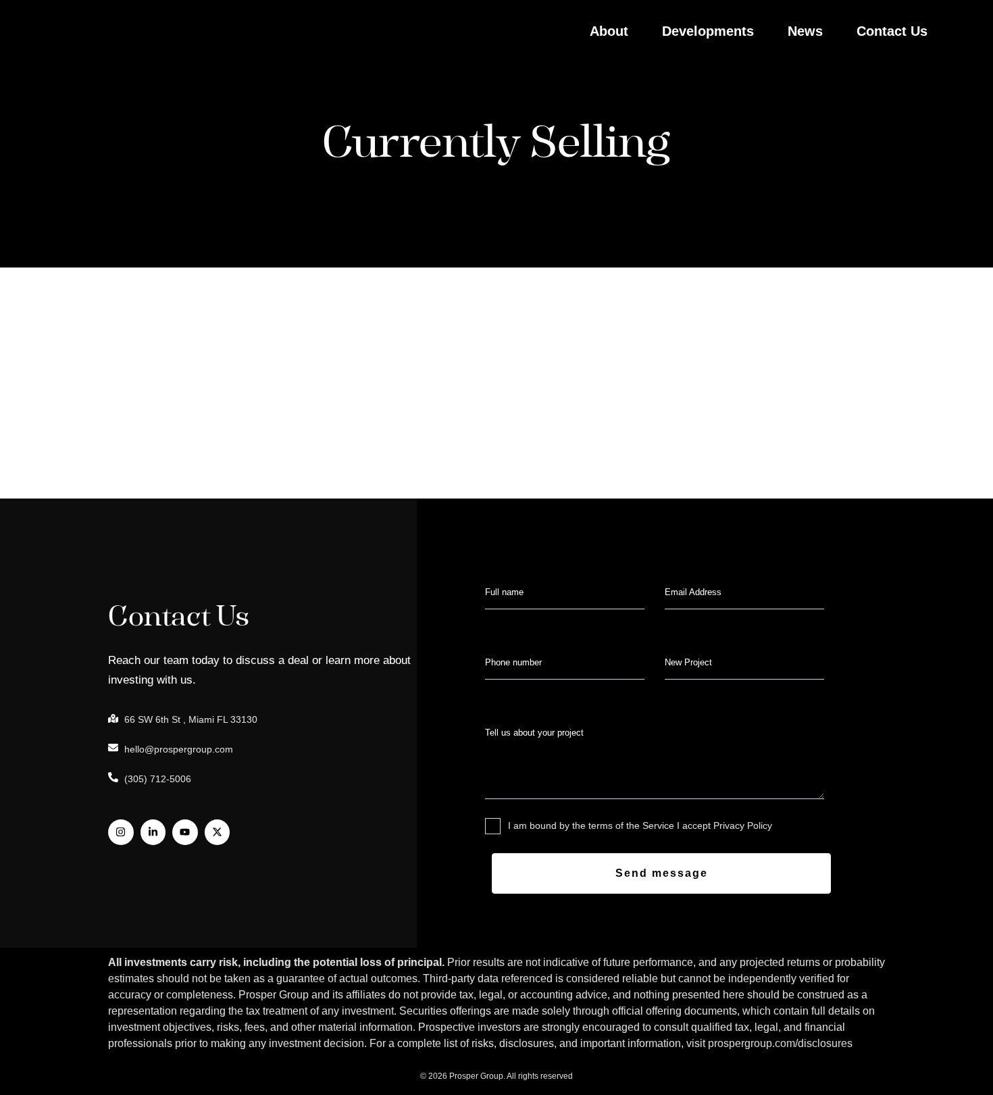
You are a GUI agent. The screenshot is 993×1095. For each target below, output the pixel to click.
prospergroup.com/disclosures (780, 1043)
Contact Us (892, 31)
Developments (708, 31)
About (609, 31)
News (805, 31)
